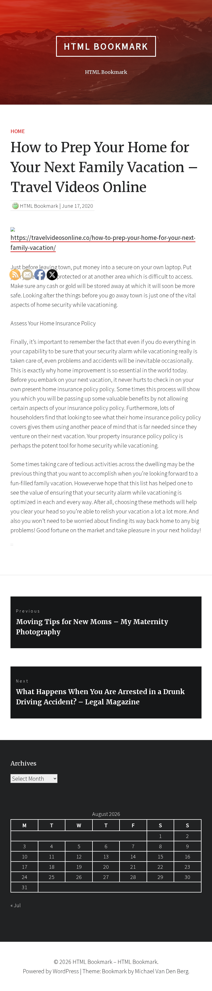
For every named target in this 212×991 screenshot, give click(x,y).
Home (17, 131)
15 (160, 856)
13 (106, 856)
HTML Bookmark (106, 46)
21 (133, 866)
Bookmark (114, 971)
